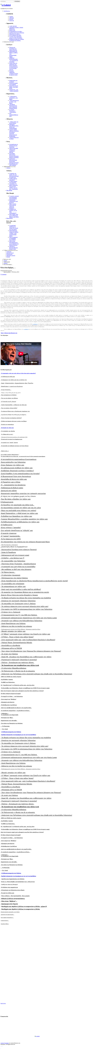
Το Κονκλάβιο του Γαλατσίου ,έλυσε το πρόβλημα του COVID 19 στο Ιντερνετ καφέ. (25, 688)
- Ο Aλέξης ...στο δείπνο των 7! (12, 558)
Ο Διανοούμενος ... (5, 920)
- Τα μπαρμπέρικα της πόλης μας (13, 586)
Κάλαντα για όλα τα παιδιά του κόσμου (16, 626)
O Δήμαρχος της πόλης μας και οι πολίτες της (14, 380)
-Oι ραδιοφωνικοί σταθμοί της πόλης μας (17, 468)
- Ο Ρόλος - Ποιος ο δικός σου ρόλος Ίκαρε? (17, 637)
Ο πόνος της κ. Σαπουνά (11, 612)
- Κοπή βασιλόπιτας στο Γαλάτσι (13, 623)
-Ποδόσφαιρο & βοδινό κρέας (12, 488)
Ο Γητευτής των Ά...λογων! (8, 401)
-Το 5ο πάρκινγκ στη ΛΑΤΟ (11, 539)
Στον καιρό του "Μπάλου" (8, 699)
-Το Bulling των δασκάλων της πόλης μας (16, 516)
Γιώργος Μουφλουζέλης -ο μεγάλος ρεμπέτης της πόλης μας (24, 519)
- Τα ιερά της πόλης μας (7, 893)
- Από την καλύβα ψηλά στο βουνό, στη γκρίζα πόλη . (16, 708)
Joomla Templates (5, 1043)
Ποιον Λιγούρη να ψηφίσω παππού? (11, 418)
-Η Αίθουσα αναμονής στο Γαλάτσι (11, 732)
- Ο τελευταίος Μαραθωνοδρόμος (13, 668)
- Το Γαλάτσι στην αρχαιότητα (9, 887)
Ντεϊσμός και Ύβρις (7, 717)
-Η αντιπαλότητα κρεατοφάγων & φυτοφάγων (18, 459)
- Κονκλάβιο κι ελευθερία (10, 645)
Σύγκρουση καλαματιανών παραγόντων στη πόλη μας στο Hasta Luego (29, 618)
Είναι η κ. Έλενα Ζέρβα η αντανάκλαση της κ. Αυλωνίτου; (18, 881)
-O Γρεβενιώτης (6, 525)
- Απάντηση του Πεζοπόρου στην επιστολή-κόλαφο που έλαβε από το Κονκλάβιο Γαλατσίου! (36, 674)
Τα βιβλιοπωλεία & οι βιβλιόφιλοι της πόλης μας (20, 522)
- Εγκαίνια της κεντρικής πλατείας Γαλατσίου (18, 601)
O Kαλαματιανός (7, 502)
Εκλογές (11, 19)
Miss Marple (9, 190)
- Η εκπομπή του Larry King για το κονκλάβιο (18, 566)
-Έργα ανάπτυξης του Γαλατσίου (13, 462)
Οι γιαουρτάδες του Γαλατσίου (13, 561)
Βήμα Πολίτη (9, 218)
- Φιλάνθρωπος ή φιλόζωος (9, 705)
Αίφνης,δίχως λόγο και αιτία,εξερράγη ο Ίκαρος (19, 595)
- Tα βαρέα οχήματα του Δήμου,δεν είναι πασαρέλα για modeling (26, 598)
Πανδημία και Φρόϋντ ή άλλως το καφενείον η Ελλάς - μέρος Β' (24, 906)
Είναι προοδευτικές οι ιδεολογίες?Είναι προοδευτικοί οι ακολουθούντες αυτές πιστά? (35, 581)
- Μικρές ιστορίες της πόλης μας (13, 631)
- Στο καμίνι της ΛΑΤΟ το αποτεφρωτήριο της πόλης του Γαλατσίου (26, 609)
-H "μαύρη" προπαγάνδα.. (10, 536)
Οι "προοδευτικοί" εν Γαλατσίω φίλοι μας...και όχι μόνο (17, 685)
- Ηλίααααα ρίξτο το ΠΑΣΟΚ (11, 648)
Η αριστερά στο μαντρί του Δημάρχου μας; (11, 439)
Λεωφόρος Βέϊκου (5, 923)
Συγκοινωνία (9, 254)
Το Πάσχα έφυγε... (8, 572)
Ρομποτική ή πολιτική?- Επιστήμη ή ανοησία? (19, 659)
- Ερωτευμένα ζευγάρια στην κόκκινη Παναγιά (19, 549)
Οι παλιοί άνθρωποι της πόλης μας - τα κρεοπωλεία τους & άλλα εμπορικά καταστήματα (23, 456)
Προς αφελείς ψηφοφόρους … (7, 917)
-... (1, 726)
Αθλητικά (11, 18)
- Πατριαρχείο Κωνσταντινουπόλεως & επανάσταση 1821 (14, 437)
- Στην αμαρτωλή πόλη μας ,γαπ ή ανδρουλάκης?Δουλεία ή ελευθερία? (28, 640)
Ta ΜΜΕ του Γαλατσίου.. (8, 682)
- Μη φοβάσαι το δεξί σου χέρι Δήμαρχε (16, 569)
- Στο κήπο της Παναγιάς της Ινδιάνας (12, 723)
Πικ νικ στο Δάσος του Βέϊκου (9, 398)
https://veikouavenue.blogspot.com (9, 333)
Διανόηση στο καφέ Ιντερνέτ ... (7, 914)
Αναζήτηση (17, 1)
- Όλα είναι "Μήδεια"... (9, 901)
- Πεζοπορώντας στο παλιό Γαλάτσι (14, 578)
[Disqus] (46, 944)
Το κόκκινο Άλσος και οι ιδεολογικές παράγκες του (15, 411)
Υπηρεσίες (8, 251)
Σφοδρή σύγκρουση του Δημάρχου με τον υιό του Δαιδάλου (18, 734)
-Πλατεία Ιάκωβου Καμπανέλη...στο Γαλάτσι (10, 912)
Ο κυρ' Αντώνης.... (6, 389)
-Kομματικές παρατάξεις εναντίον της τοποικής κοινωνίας (23, 493)
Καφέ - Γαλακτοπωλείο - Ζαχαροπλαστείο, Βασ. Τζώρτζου (17, 383)
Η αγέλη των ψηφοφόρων (7, 424)
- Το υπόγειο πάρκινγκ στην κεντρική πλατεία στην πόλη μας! (24, 606)
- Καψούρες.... (5, 713)
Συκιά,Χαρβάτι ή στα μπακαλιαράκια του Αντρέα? (20, 473)
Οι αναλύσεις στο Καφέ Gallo (9, 715)
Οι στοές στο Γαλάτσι (10, 654)
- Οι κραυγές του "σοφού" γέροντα (9, 442)
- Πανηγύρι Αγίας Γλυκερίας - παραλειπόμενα (18, 564)
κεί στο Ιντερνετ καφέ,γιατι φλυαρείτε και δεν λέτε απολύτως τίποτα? (23, 691)
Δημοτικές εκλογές (10, 255)
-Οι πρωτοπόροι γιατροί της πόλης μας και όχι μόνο (21, 507)
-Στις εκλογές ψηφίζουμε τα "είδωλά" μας (17, 530)
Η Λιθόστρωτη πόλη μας (8, 376)
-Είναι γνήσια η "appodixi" (11, 527)
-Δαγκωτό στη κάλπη (9, 490)
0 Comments (3, 274)
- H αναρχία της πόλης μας (7, 427)
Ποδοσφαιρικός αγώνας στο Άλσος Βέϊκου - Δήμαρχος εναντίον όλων (20, 629)
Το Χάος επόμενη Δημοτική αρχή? (11, 693)
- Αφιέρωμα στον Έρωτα (9, 904)
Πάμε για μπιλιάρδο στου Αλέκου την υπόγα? (18, 510)
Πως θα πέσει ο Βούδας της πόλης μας (16, 499)
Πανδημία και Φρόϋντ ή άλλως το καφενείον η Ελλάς (20, 909)
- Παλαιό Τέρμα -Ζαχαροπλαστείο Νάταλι (16, 642)
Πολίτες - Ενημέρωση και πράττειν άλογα (17, 662)
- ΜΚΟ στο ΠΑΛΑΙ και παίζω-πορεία (11, 676)
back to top (3, 1003)
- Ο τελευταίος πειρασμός (10, 575)
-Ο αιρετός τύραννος (8, 533)
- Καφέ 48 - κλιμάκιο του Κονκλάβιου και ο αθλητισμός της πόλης (26, 657)
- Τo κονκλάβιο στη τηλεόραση (12, 583)
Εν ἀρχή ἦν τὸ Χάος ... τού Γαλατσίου (12, 696)
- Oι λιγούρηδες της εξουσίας (8, 431)
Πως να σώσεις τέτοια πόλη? (9, 408)
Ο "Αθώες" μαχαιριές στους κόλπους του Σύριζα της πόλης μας (25, 634)
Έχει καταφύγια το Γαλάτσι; (9, 395)
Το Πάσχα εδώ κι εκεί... (7, 434)
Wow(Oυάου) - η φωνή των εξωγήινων (12, 386)
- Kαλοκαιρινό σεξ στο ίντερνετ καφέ (15, 555)
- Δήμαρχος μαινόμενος (7, 702)
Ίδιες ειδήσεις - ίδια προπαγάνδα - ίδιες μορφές (15, 896)
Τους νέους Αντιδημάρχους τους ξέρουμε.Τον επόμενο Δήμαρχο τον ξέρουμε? (31, 651)
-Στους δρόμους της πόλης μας (12, 465)
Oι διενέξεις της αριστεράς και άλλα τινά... (17, 505)
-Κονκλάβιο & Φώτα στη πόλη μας (14, 479)
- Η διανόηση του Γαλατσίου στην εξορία (12, 890)
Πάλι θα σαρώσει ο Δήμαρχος (9, 545)
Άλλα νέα (11, 20)
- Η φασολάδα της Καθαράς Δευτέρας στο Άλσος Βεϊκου (14, 445)
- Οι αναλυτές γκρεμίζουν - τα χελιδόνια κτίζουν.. (15, 710)
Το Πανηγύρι (6, 726)
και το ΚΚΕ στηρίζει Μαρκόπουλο (10, 454)
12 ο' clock (5, 729)
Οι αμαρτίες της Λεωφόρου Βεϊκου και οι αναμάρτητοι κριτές (25, 592)
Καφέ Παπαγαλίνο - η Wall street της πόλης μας (19, 513)
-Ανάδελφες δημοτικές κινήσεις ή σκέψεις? (17, 470)
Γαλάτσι (11, 16)
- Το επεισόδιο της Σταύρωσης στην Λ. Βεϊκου (18, 603)
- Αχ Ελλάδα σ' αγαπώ (7, 679)
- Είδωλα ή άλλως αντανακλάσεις (13, 899)
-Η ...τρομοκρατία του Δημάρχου (13, 485)
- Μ (1, 451)
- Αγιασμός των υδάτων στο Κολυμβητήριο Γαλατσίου (21, 620)
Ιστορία (8, 256)
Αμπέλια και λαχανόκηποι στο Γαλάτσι (12, 879)
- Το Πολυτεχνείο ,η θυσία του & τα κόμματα (18, 671)
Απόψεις (8, 167)
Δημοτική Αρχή (10, 253)
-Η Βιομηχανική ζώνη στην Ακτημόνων (16, 476)
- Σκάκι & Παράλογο (8, 552)
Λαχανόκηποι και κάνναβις (9, 720)
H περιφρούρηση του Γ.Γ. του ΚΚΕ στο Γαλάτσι (19, 615)
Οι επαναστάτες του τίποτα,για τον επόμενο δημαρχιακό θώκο (25, 542)
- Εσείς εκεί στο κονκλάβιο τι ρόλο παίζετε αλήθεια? (21, 589)
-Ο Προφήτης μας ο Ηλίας (10, 482)
